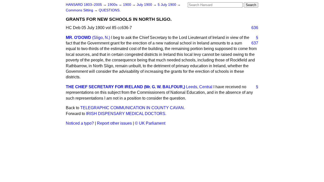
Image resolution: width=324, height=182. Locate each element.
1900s (113, 5)
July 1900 (145, 5)
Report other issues (114, 123)
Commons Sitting (80, 10)
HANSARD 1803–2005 (84, 5)
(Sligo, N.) (101, 37)
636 (254, 28)
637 (254, 43)
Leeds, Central (199, 87)
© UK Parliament (150, 123)
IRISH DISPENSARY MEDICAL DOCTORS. (126, 113)
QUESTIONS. (109, 10)
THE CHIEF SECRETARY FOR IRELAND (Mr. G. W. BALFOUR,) (125, 87)
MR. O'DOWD (78, 37)
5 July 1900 (167, 5)
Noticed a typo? (80, 123)
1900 (127, 5)
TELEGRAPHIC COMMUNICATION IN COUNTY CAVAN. (132, 108)
